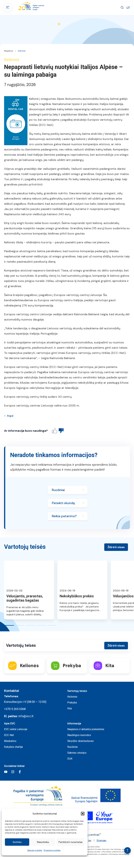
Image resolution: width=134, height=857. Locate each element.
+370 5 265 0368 (15, 709)
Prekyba (72, 702)
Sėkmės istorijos (76, 752)
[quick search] (122, 7)
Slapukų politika (34, 850)
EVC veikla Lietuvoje (15, 729)
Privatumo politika (52, 850)
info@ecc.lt (25, 716)
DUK (69, 758)
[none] (128, 8)
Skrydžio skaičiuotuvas (80, 741)
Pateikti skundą (63, 503)
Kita (69, 708)
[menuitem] (128, 8)
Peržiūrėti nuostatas (71, 842)
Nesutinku (43, 842)
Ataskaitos (10, 741)
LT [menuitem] (128, 8)
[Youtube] (5, 771)
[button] (82, 813)
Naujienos (8, 51)
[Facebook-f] (19, 771)
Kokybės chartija (13, 746)
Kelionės (22, 51)
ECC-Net (9, 735)
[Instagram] (12, 771)
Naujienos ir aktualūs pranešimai (85, 729)
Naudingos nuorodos (79, 735)
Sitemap (101, 840)
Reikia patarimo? (64, 516)
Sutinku (17, 842)
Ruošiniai (58, 490)
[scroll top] (127, 850)
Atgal (10, 415)
